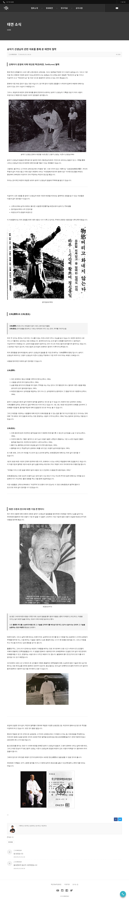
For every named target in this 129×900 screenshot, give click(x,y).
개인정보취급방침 (56, 884)
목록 (11, 842)
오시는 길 (75, 884)
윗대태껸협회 (13, 54)
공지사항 (79, 8)
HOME (9, 30)
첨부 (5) (11, 837)
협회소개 (34, 8)
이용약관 (67, 884)
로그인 (123, 2)
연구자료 (64, 8)
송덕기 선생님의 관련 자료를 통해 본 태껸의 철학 (31, 49)
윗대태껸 (49, 8)
